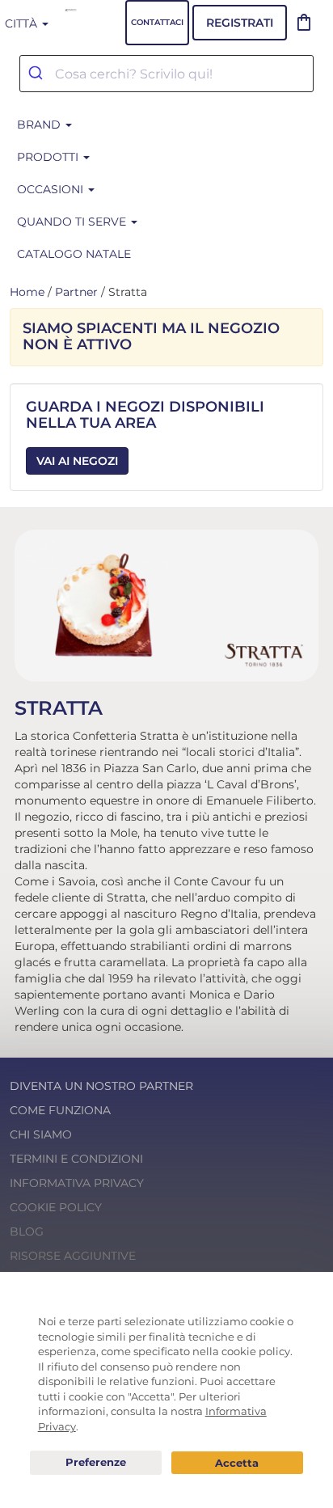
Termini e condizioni (76, 1158)
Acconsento (237, 1463)
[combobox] (166, 73)
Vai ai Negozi (77, 461)
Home (27, 292)
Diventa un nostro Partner (101, 1086)
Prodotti (49, 157)
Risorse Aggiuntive (73, 1255)
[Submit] (37, 73)
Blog (27, 1231)
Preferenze (96, 1463)
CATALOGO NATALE (74, 254)
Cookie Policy (56, 1207)
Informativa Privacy (77, 1183)
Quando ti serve (73, 221)
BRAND (40, 124)
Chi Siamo (41, 1134)
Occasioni (51, 189)
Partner (76, 292)
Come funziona (60, 1110)
